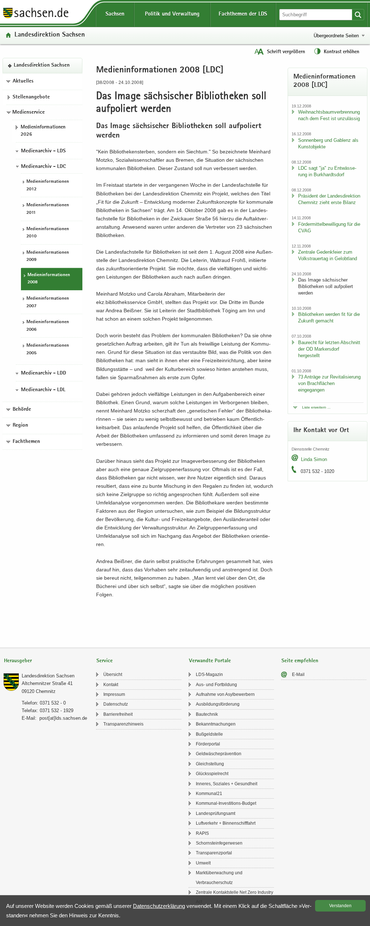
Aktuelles (23, 81)
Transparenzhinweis (123, 724)
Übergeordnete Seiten (336, 35)
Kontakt (110, 684)
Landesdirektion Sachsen (49, 35)
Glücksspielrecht (212, 773)
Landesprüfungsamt (215, 813)
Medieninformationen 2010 (47, 233)
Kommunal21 (209, 793)
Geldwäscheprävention (218, 753)
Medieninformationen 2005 (47, 349)
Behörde (22, 410)
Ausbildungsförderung (218, 704)
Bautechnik (207, 714)
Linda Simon (314, 459)
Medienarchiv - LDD (43, 373)
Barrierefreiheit (118, 714)
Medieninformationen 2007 (47, 302)
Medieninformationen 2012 (47, 185)
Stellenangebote (31, 97)
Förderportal (208, 744)
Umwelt (203, 863)
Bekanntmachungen (216, 724)
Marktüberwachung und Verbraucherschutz (219, 877)
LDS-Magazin (209, 674)
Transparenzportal (214, 852)
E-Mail (298, 674)
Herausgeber (18, 661)
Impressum (114, 694)
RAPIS (202, 833)
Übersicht (112, 674)
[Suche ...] (358, 14)
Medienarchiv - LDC (43, 166)
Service (104, 661)
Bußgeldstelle (209, 734)
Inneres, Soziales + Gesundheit (226, 783)
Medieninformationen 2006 (47, 326)
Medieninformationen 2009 (47, 256)
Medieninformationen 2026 (43, 131)
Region (20, 425)
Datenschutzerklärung (159, 906)
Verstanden (340, 905)
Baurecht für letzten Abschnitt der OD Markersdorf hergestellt (329, 349)
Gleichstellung (210, 763)
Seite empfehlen (299, 661)
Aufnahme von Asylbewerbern (225, 694)
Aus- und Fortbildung (216, 684)
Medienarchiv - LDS (43, 151)
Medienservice (28, 112)
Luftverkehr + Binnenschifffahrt (225, 823)
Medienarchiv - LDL (43, 390)
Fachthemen (26, 442)
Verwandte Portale (210, 661)
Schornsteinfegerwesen (219, 843)
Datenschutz (115, 704)
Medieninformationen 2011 (47, 209)
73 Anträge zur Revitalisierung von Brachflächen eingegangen (329, 383)
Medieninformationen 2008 (48, 279)
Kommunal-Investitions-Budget (226, 803)
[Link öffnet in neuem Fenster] (36, 17)
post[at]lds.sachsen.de (63, 718)
